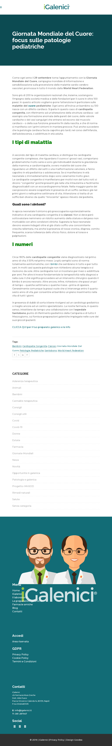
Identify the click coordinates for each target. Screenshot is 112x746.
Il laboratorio (19, 597)
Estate (16, 440)
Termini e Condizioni (24, 661)
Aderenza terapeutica (25, 381)
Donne (16, 433)
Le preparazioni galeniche (27, 601)
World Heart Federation (71, 350)
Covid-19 (17, 427)
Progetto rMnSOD (23, 486)
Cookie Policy (20, 658)
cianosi (52, 346)
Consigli (17, 407)
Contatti (17, 611)
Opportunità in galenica (26, 473)
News (15, 460)
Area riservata (20, 641)
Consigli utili (19, 414)
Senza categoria (21, 506)
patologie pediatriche (32, 350)
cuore (32, 105)
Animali (16, 387)
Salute (16, 499)
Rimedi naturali (21, 492)
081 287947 (21, 713)
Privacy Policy (20, 654)
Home (16, 590)
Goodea (78, 740)
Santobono (51, 350)
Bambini (17, 394)
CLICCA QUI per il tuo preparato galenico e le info (41, 327)
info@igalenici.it (23, 710)
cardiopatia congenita (34, 346)
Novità (16, 466)
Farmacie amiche (22, 604)
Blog (15, 608)
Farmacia (17, 446)
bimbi (54, 264)
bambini (17, 346)
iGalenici (17, 594)
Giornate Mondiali (22, 453)
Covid (15, 420)
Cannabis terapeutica (24, 401)
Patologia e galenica (24, 479)
